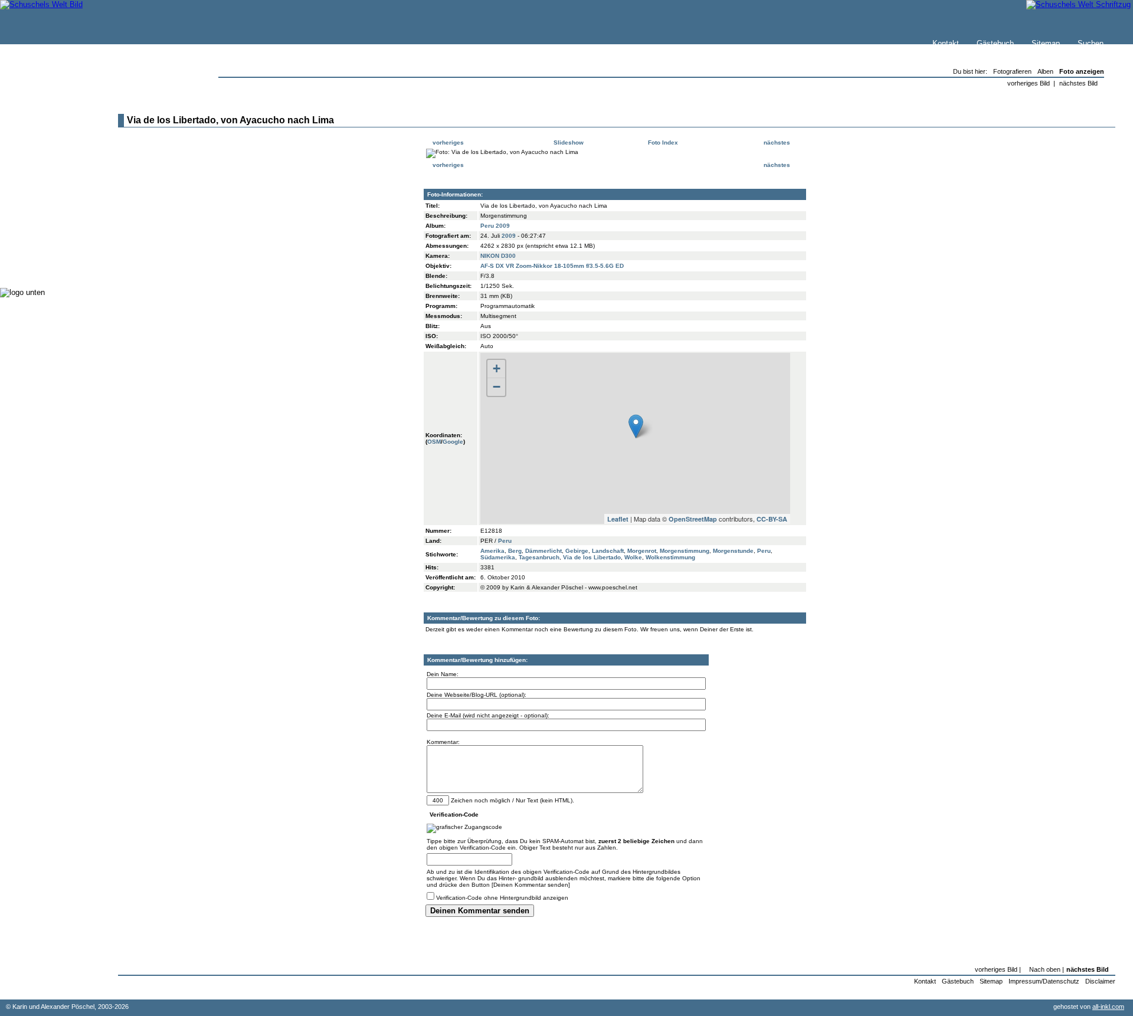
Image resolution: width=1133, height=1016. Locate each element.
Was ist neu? (47, 133)
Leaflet (617, 518)
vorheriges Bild (1028, 83)
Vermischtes (46, 241)
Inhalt (34, 157)
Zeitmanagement (54, 218)
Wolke (633, 557)
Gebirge (576, 551)
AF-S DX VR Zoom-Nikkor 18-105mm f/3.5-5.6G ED (552, 266)
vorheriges (447, 142)
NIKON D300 (498, 256)
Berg (515, 551)
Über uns (40, 145)
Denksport (42, 229)
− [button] (496, 386)
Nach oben (1044, 969)
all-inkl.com (1108, 1006)
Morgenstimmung (684, 551)
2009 (509, 235)
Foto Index (662, 142)
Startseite (41, 121)
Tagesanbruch (539, 557)
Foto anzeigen (1081, 71)
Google (453, 441)
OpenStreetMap (693, 518)
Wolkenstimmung (670, 557)
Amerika (492, 551)
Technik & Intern (53, 253)
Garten (36, 194)
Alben (1045, 71)
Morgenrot (641, 551)
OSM (434, 441)
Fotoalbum (43, 265)
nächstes (778, 142)
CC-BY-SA (772, 518)
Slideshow (568, 142)
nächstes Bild (1078, 83)
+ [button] (496, 368)
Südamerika (497, 557)
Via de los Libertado (592, 557)
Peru (505, 541)
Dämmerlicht (543, 551)
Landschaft (608, 551)
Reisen (37, 182)
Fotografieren (47, 206)
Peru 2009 (495, 225)
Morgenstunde (733, 551)
